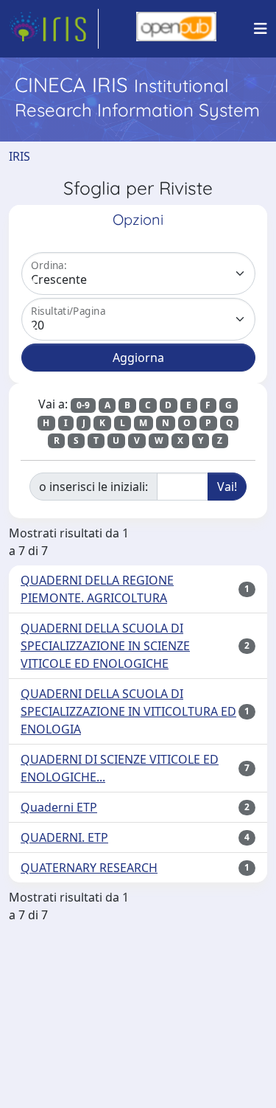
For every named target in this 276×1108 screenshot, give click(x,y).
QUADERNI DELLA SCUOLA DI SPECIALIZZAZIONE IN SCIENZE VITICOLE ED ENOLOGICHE (105, 646)
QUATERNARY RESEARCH (89, 868)
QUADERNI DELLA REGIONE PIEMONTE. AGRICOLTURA (97, 589)
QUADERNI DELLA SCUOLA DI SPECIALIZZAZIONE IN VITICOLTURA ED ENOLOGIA (128, 711)
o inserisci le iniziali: (93, 486)
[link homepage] (54, 29)
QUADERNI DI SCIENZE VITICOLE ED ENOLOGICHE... (120, 768)
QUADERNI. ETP (64, 837)
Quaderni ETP (59, 807)
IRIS (19, 156)
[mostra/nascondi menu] (260, 28)
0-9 (83, 405)
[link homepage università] (176, 29)
